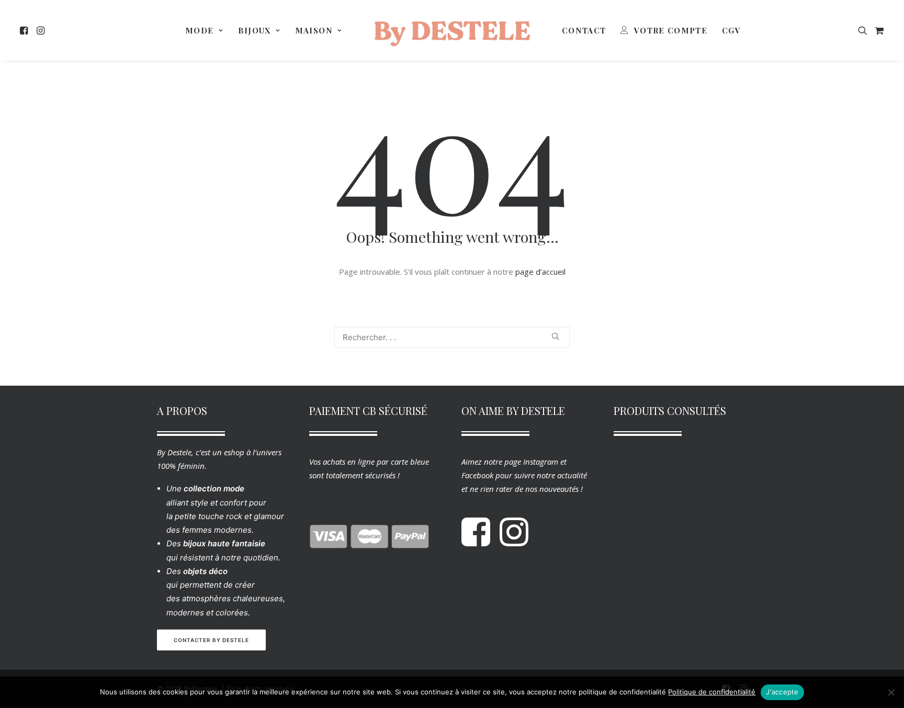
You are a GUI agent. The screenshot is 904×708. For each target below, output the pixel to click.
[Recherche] (452, 337)
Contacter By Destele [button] (211, 640)
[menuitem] (25, 30)
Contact (584, 30)
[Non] (891, 692)
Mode (199, 30)
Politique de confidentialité (711, 692)
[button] (25, 30)
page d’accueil (540, 271)
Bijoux (254, 30)
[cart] (878, 30)
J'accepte (782, 692)
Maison (314, 30)
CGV (731, 30)
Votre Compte (670, 30)
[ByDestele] (452, 30)
